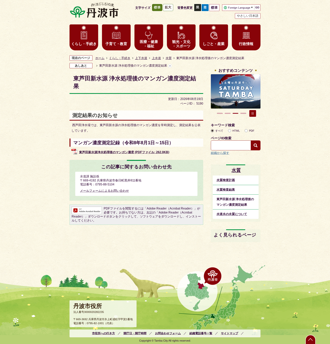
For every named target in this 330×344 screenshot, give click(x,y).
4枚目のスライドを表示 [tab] (243, 113)
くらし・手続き (84, 44)
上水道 (156, 58)
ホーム (99, 58)
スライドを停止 (252, 113)
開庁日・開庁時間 (135, 333)
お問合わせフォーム (168, 333)
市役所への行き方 (103, 333)
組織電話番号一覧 (200, 333)
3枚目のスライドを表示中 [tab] (235, 113)
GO (257, 7)
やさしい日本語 (247, 15)
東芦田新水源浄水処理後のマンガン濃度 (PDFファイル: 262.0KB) (124, 152)
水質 (169, 58)
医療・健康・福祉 (149, 44)
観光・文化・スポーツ (181, 44)
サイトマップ (229, 333)
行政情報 (246, 44)
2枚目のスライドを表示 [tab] (227, 113)
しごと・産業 (214, 44)
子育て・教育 (116, 44)
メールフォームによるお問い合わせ (104, 190)
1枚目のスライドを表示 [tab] (219, 113)
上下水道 (141, 58)
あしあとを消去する (170, 65)
